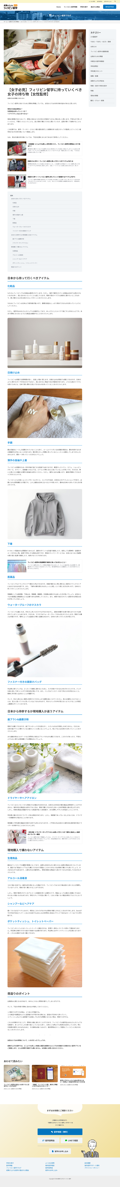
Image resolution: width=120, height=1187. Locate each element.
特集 (92, 91)
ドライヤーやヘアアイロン (20, 243)
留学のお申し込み (51, 1170)
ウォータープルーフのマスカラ (22, 227)
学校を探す (10, 1163)
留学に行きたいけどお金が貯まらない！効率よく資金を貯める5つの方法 (73, 1078)
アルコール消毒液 (18, 255)
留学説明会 (49, 1168)
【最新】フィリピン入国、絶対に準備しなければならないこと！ (45, 1078)
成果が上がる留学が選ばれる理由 (17, 1170)
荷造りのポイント (16, 267)
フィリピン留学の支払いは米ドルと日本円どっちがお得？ (17, 1078)
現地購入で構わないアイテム (19, 247)
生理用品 (15, 251)
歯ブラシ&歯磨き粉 (18, 239)
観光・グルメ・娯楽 (97, 100)
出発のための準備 (12, 98)
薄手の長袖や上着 (18, 215)
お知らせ (94, 46)
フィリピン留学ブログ (13, 1168)
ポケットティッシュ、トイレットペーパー (25, 263)
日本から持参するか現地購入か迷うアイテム (24, 235)
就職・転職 (94, 76)
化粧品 (14, 203)
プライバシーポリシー (91, 1168)
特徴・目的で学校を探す (99, 86)
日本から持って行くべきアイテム (21, 199)
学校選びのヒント (97, 71)
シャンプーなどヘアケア (20, 259)
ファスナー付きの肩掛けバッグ (22, 231)
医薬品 (14, 223)
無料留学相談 (49, 1165)
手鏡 (14, 211)
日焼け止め (16, 207)
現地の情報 (94, 95)
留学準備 (9, 1165)
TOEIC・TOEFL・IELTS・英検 (101, 41)
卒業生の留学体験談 (97, 61)
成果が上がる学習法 (97, 81)
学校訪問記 (94, 66)
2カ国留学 (94, 37)
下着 (14, 219)
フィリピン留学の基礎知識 (100, 51)
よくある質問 (49, 1163)
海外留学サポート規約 (91, 1165)
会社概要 (87, 1163)
